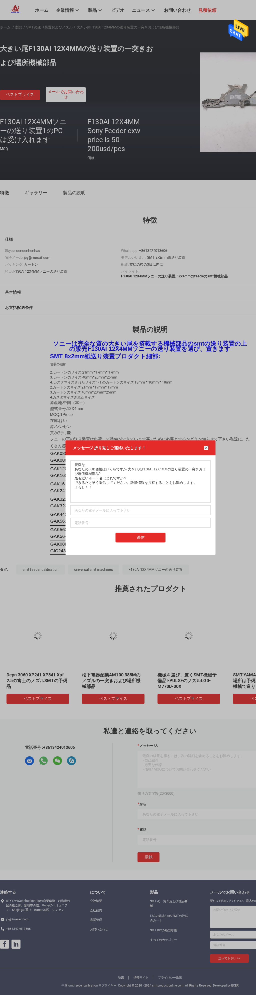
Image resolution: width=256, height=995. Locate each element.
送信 (140, 537)
